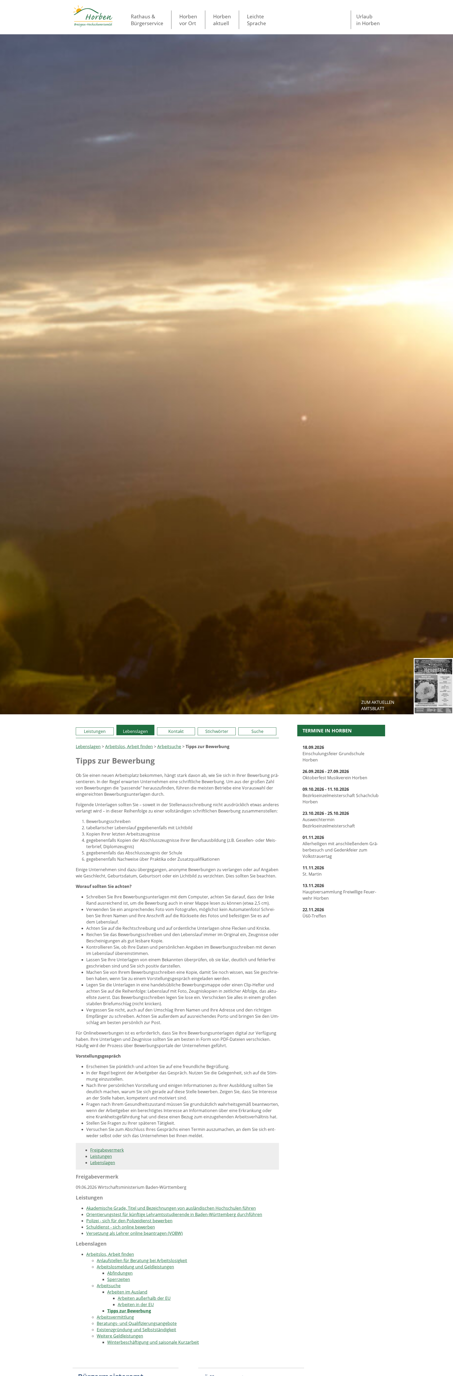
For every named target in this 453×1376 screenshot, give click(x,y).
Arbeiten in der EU (136, 1304)
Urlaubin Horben (368, 19)
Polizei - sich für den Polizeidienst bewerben (129, 1221)
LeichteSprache (256, 19)
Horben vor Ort (188, 19)
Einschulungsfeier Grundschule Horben (333, 753)
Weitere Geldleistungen (120, 1336)
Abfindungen (120, 1273)
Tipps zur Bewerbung (129, 1311)
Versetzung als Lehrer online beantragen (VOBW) (134, 1233)
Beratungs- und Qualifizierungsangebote (137, 1323)
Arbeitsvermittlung (115, 1317)
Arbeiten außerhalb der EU (144, 1298)
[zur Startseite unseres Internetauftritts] (92, 25)
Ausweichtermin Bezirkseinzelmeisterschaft (329, 819)
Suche (257, 731)
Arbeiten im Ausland (127, 1292)
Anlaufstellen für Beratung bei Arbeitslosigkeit (142, 1260)
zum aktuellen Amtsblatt (377, 705)
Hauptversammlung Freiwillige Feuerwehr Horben (339, 892)
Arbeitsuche (169, 746)
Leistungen (95, 731)
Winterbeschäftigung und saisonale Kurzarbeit (153, 1342)
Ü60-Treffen (314, 913)
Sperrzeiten (118, 1279)
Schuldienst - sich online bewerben (120, 1227)
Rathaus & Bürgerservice (147, 19)
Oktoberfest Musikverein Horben (335, 775)
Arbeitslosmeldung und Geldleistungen (135, 1267)
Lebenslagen (135, 731)
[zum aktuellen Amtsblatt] (433, 686)
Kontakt (176, 731)
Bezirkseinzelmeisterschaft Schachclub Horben (341, 795)
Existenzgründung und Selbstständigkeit (136, 1330)
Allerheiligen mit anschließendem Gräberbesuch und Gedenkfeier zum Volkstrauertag (340, 847)
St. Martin (313, 871)
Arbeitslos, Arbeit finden (129, 746)
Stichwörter (216, 731)
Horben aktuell (222, 19)
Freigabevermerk (107, 1150)
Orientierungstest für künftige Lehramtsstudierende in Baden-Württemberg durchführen (174, 1214)
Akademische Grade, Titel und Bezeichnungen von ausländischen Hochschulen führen (171, 1208)
